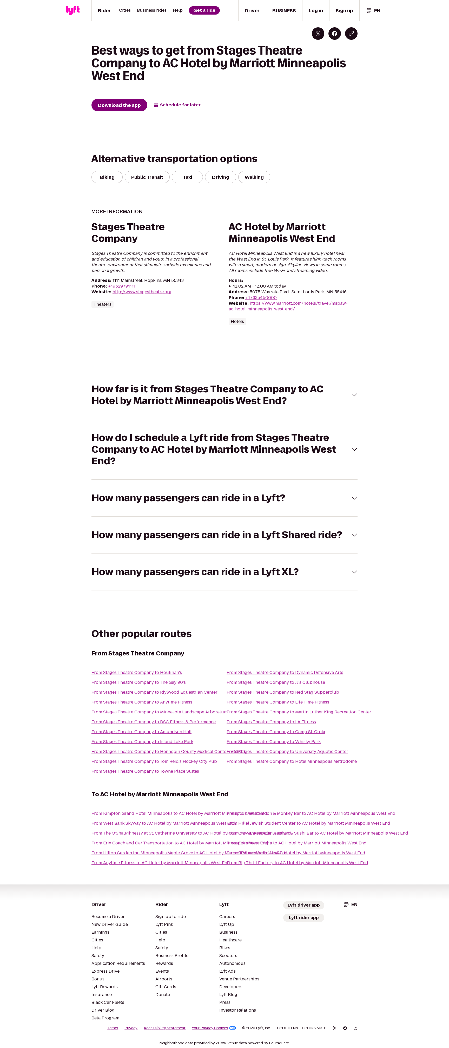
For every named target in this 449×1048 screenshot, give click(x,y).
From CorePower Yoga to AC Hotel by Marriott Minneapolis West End (297, 843)
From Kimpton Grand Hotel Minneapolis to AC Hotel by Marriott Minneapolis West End (179, 813)
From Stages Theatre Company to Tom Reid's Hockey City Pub (154, 761)
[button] (224, 395)
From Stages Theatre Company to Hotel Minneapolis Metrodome (292, 761)
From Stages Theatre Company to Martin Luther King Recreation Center (299, 712)
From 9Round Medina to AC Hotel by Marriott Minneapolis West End (296, 853)
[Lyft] (72, 10)
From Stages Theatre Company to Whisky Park (274, 742)
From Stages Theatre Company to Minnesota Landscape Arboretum (159, 712)
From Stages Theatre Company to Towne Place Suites (145, 771)
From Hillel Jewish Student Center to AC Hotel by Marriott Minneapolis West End (308, 823)
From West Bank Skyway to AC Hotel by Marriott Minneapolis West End (163, 823)
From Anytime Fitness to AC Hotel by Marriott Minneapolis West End (160, 863)
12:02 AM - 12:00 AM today (259, 286)
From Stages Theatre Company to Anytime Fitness (141, 702)
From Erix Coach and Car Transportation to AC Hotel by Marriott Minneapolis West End (179, 843)
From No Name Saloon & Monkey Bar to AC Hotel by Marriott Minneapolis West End (311, 813)
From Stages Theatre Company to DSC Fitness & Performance (153, 722)
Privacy (130, 1028)
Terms (112, 1028)
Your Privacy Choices (210, 1028)
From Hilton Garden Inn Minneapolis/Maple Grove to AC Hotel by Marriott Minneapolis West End (189, 853)
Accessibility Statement (165, 1028)
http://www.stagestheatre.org (142, 292)
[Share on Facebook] (334, 33)
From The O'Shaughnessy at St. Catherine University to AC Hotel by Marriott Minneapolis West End (191, 833)
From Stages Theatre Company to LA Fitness (271, 722)
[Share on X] (318, 33)
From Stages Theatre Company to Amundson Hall (141, 732)
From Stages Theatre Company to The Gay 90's (138, 682)
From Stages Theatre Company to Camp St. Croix (276, 732)
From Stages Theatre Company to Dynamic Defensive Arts (285, 672)
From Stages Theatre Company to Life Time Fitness (278, 702)
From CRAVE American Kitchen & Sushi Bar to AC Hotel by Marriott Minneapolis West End (317, 833)
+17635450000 (261, 298)
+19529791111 (121, 286)
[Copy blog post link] (351, 33)
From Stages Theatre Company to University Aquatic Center (287, 751)
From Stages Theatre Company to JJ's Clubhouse (276, 682)
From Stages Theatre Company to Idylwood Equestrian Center (154, 692)
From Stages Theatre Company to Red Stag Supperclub (283, 692)
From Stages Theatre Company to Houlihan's (136, 672)
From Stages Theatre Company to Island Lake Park (142, 742)
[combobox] (373, 10)
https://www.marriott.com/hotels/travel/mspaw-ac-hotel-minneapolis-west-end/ (288, 306)
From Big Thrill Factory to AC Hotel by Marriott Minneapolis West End (297, 863)
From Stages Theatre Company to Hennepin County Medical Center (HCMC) (168, 751)
